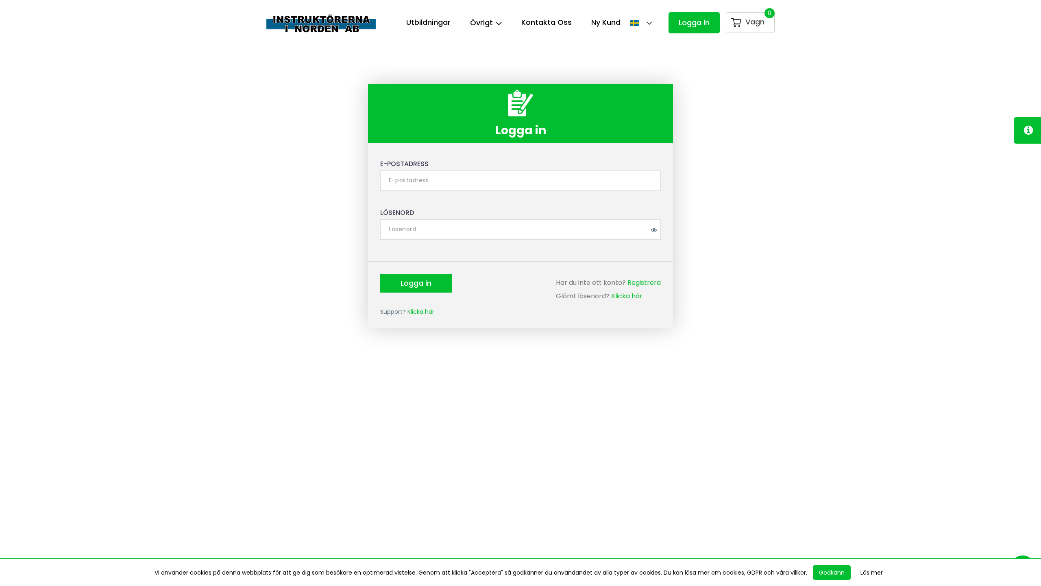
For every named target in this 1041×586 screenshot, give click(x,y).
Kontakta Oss (546, 22)
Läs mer (871, 573)
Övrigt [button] (482, 22)
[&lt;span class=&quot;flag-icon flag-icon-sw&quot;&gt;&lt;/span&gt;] (637, 23)
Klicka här (626, 296)
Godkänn (832, 573)
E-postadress (404, 164)
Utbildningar (428, 22)
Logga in (694, 22)
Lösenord (397, 212)
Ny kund (606, 22)
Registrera (644, 282)
